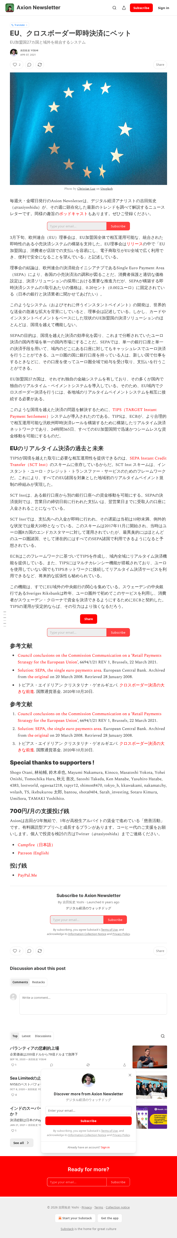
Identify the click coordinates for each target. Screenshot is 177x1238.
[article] (88, 1057)
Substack (67, 1229)
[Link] (3, 448)
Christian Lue (86, 188)
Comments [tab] (20, 982)
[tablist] (28, 982)
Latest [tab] (26, 1036)
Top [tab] (15, 1036)
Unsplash (106, 188)
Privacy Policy (121, 1135)
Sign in (163, 8)
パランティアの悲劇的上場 (34, 1048)
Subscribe (141, 8)
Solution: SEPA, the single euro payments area (59, 670)
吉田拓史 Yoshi (29, 50)
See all (18, 1143)
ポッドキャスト (73, 214)
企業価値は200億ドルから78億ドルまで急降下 (44, 1054)
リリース (134, 244)
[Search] (114, 7)
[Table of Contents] (5, 619)
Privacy (87, 1207)
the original (38, 677)
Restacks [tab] (38, 982)
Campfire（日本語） (36, 845)
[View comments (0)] (29, 64)
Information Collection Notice (87, 1135)
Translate (19, 25)
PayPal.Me (27, 875)
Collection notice (118, 1207)
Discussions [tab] (43, 1036)
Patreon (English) (33, 853)
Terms (98, 1207)
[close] (129, 1075)
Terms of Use (109, 1131)
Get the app (110, 1218)
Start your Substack (77, 1218)
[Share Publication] (124, 7)
